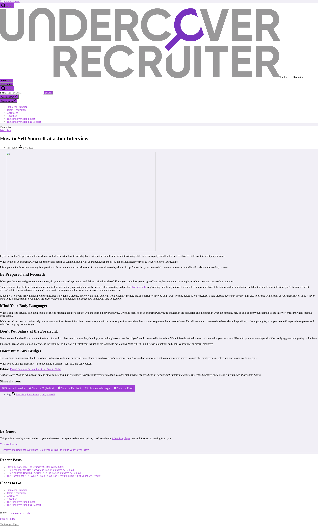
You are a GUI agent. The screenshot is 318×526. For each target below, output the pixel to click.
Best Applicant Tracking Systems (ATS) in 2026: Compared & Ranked (44, 472)
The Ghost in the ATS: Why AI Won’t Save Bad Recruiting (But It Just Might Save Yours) (54, 475)
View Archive (9, 443)
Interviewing (33, 394)
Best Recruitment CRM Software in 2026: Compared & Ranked (40, 469)
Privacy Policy (7, 518)
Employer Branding (17, 106)
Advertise (12, 115)
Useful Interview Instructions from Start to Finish (35, 369)
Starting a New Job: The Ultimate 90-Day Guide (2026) (36, 466)
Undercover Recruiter (20, 513)
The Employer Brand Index (21, 118)
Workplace (12, 112)
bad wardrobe (139, 287)
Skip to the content (10, 1)
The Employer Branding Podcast (24, 121)
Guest (29, 147)
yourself (50, 394)
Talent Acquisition (16, 109)
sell (43, 394)
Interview (21, 394)
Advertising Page (121, 438)
